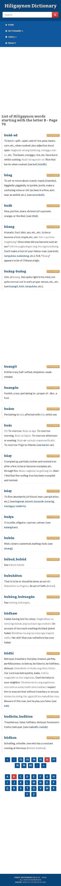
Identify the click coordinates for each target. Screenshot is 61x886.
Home (11, 25)
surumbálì (37, 194)
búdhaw (10, 613)
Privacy (12, 43)
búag (8, 175)
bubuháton (13, 576)
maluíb (43, 726)
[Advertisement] (30, 80)
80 (30, 765)
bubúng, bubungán (19, 597)
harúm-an (47, 444)
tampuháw (10, 255)
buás (8, 425)
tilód (34, 215)
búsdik (42, 164)
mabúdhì (33, 726)
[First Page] (7, 759)
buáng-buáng (15, 271)
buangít (13, 286)
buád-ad (10, 135)
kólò (55, 251)
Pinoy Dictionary (23, 877)
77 (53, 759)
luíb (6, 705)
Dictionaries (15, 31)
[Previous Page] (14, 759)
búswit (29, 501)
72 (20, 759)
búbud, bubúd (15, 559)
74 (34, 759)
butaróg (49, 501)
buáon (9, 409)
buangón (11, 388)
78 (17, 765)
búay (8, 456)
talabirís (20, 506)
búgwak (19, 501)
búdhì (9, 653)
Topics (11, 37)
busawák (39, 501)
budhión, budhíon (18, 716)
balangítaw (10, 527)
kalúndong (23, 255)
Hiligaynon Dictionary (31, 6)
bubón (9, 538)
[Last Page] (43, 765)
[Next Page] (37, 765)
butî (35, 164)
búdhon (10, 738)
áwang (8, 548)
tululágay (9, 506)
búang (9, 227)
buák (8, 205)
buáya (9, 517)
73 (27, 759)
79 (24, 765)
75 (40, 759)
